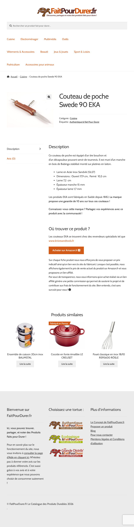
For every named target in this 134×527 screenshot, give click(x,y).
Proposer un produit (101, 426)
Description (13, 148)
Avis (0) (11, 158)
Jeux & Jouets (61, 51)
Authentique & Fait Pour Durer (84, 121)
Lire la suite (25, 363)
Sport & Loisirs (82, 51)
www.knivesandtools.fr (62, 240)
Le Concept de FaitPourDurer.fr (107, 422)
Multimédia (50, 39)
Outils (65, 39)
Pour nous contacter (102, 434)
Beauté (44, 51)
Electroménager (29, 39)
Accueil (14, 76)
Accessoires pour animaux (39, 64)
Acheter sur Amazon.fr (65, 250)
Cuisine (11, 39)
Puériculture (13, 64)
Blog (93, 430)
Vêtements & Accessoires (20, 51)
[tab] (25, 149)
